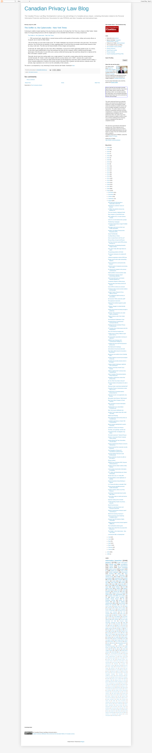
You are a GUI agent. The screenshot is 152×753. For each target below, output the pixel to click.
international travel (121, 610)
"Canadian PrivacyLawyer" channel (114, 40)
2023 (108, 153)
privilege (107, 615)
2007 (108, 186)
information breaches (33, 72)
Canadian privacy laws (119, 78)
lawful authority (114, 582)
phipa (113, 584)
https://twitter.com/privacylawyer (112, 140)
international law (108, 697)
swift (112, 615)
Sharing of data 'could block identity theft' (117, 386)
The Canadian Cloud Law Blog (114, 46)
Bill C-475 (124, 671)
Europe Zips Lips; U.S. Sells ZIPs (116, 475)
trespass (120, 713)
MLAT (106, 657)
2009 (108, 182)
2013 (108, 174)
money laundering (122, 700)
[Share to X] (56, 70)
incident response (111, 696)
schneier (110, 585)
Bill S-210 (113, 672)
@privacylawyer (121, 43)
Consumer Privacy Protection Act (116, 654)
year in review (117, 669)
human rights (124, 694)
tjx (115, 603)
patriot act (114, 570)
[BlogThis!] (55, 70)
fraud (121, 629)
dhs (123, 598)
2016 (108, 168)
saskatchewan (108, 603)
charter (107, 623)
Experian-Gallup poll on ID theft (115, 499)
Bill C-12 (120, 628)
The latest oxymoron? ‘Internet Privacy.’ (117, 435)
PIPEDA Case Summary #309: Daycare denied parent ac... (117, 463)
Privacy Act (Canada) (110, 604)
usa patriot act (108, 640)
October (110, 196)
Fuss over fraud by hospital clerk (116, 331)
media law (107, 700)
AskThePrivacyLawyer (110, 646)
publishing (107, 708)
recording (120, 708)
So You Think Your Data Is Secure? (116, 381)
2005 (108, 190)
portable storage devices (112, 598)
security (112, 631)
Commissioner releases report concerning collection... (115, 275)
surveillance (124, 564)
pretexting (110, 607)
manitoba (124, 699)
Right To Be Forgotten (110, 634)
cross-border (112, 626)
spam (114, 601)
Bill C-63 (107, 672)
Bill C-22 (119, 625)
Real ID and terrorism (113, 505)
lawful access (112, 569)
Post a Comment (31, 79)
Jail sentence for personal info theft (116, 349)
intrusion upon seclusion (111, 612)
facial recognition (121, 609)
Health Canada (122, 656)
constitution (109, 690)
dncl (112, 623)
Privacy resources (111, 48)
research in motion (109, 709)
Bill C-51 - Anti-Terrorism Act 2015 (114, 653)
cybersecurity (108, 663)
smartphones (113, 710)
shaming (125, 709)
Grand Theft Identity (112, 234)
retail (124, 590)
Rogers (125, 641)
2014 (108, 172)
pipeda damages (114, 619)
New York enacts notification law (116, 410)
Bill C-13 (117, 615)
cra (114, 650)
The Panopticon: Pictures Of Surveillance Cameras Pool (115, 451)
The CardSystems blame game (115, 525)
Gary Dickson (122, 603)
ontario (111, 566)
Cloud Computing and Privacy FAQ (115, 53)
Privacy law (123, 682)
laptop (119, 573)
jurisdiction (120, 697)
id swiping (122, 601)
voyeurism (109, 618)
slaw (108, 710)
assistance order (124, 685)
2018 (108, 164)
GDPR (124, 678)
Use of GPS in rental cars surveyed (116, 286)
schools (120, 709)
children (124, 649)
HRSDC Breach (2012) (120, 607)
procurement (115, 706)
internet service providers (117, 597)
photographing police (121, 643)
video (123, 591)
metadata (109, 637)
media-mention (109, 594)
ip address (118, 588)
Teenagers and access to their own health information (116, 228)
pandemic (114, 702)
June (109, 539)
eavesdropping (115, 691)
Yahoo (108, 643)
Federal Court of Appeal (116, 678)
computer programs (119, 688)
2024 (108, 151)
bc (106, 570)
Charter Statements (119, 675)
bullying (107, 635)
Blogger (82, 741)
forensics (124, 693)
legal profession (110, 699)
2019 (108, 162)
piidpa (126, 606)
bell (120, 662)
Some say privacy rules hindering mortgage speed (116, 516)
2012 (108, 176)
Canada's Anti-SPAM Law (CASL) (116, 595)
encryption (123, 663)
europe (114, 581)
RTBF (111, 649)
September (111, 198)
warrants (116, 585)
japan (115, 697)
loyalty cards (122, 613)
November (111, 194)
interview (113, 643)
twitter (111, 669)
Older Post (97, 82)
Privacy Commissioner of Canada (112, 682)
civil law (111, 688)
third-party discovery (119, 712)
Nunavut (107, 681)
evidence (107, 693)
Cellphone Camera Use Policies (116, 427)
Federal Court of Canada (118, 593)
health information (122, 562)
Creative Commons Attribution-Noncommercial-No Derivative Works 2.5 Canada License (53, 733)
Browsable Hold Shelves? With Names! (117, 398)
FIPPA (108, 678)
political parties (124, 637)
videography (107, 715)
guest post (125, 665)
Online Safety (120, 657)
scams (116, 709)
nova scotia (124, 570)
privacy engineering (119, 703)
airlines (107, 584)
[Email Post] (50, 69)
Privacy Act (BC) (111, 659)
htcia (119, 694)
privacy (108, 563)
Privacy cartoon (111, 460)
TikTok (106, 685)
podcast (116, 38)
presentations (108, 578)
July (109, 537)
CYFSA (124, 672)
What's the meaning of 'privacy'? (115, 513)
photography (108, 644)
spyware (124, 710)
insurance (124, 696)
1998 (108, 554)
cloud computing (123, 567)
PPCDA (125, 657)
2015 (108, 170)
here (73, 65)
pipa (106, 582)
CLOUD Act (120, 646)
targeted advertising (109, 712)
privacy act (122, 600)
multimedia (107, 702)
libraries (107, 609)
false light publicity (116, 693)
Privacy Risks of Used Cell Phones (116, 240)
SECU (119, 684)
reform (125, 708)
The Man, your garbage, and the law (116, 429)
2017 (108, 166)
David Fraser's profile (112, 50)
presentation (118, 666)
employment (117, 618)
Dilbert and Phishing (113, 415)
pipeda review (108, 588)
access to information (110, 610)
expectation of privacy (110, 665)
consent (125, 688)
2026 (108, 147)
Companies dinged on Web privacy (116, 281)
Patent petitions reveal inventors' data (117, 272)
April (109, 543)
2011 (108, 178)
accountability (112, 685)
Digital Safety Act (115, 677)
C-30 (123, 615)
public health (123, 706)
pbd (125, 702)
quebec (108, 638)
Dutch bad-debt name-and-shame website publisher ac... (116, 278)
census (106, 688)
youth (118, 715)
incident (123, 582)
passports (120, 702)
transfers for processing (110, 713)
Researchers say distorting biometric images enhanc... (117, 246)
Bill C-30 (123, 612)
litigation (125, 588)
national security (109, 576)
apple (118, 685)
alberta (111, 567)
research (124, 638)
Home (62, 82)
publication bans (114, 668)
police (115, 628)
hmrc (118, 650)
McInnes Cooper (110, 74)
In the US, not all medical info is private (117, 219)
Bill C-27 (119, 671)
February (110, 547)
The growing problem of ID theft (115, 252)
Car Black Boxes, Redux (114, 236)
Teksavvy (124, 684)
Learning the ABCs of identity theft (116, 534)
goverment (114, 694)
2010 (108, 180)
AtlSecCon (113, 671)
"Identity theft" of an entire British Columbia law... (115, 407)
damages (117, 635)
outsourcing (120, 584)
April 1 (108, 671)
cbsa (120, 649)
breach (124, 625)
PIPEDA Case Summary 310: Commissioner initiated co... (115, 341)
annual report (115, 662)
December (111, 192)
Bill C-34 (120, 652)
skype (117, 631)
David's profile (114, 82)
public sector (122, 581)
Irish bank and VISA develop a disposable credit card (115, 203)
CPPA (106, 654)
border (124, 622)
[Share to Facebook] (58, 70)
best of (124, 662)
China (108, 629)
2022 (108, 155)
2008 (108, 184)
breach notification (113, 572)
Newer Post (28, 82)
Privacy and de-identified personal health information (116, 487)
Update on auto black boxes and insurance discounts (116, 508)
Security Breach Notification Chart (116, 319)
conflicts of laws (108, 650)
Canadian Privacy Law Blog (57, 8)
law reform (125, 697)
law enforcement (122, 566)
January (110, 549)
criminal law (116, 591)
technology (109, 632)
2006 (108, 188)
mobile (114, 700)
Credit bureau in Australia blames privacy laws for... (116, 392)
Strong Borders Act (121, 634)
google (122, 569)
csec (112, 635)
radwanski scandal (116, 638)
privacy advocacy (109, 703)
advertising (107, 662)
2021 (108, 157)
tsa (125, 713)
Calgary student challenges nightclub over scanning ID (117, 365)
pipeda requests (108, 628)
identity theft (112, 564)
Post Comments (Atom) (36, 85)
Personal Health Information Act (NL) (118, 681)
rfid (117, 576)
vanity (118, 590)
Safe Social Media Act (121, 660)
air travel (123, 576)
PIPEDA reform (110, 641)
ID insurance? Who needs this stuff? (116, 298)
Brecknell (119, 672)
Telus (115, 649)
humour (107, 601)
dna (121, 635)
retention (110, 579)
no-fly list (113, 609)
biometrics (107, 591)
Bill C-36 (126, 652)
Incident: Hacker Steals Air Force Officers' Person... (116, 293)
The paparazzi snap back (114, 300)
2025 (108, 149)
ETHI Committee (124, 677)
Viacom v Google (115, 629)
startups (121, 668)
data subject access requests (120, 690)
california (124, 687)
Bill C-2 (125, 628)
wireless (113, 715)
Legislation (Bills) (109, 680)
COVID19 (124, 653)
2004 (108, 552)
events (124, 691)
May (109, 541)
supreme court (124, 631)
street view (112, 625)
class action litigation (115, 616)
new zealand (116, 637)
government (117, 623)
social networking (119, 575)
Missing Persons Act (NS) (120, 680)
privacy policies (119, 705)
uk (126, 584)
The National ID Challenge (114, 347)
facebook (111, 573)
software (119, 710)
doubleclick (114, 613)
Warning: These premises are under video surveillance (116, 313)
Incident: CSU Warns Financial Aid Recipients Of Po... (116, 231)
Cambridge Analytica (110, 674)
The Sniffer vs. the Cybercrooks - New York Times (46, 28)
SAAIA (114, 684)
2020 (108, 159)
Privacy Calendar (111, 52)
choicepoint (124, 572)
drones (125, 635)
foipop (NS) (118, 665)
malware (118, 699)
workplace (107, 613)
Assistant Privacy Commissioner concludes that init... (115, 322)
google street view (118, 606)
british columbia (118, 579)
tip (125, 712)
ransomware (113, 708)
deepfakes (107, 691)
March (110, 545)
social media (114, 652)
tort (124, 587)
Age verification (124, 669)
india (118, 696)
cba (106, 626)
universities (125, 616)
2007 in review (117, 632)
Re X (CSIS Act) (118, 641)
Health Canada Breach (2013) (120, 640)
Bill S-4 (124, 632)
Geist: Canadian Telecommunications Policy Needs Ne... (117, 375)
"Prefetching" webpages (114, 222)
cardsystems (118, 578)
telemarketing (119, 594)
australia (125, 578)
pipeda (107, 593)
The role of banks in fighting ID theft (116, 212)
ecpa (120, 691)
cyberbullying (111, 590)
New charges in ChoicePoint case (116, 214)
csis (126, 594)
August (110, 200)
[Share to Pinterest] (60, 70)
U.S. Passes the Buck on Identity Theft (117, 484)
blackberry (119, 687)
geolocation (107, 694)
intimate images (110, 666)
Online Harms (116, 647)
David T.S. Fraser (113, 136)
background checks (111, 687)
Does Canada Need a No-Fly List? (116, 238)
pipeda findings (116, 587)
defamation (116, 663)
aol (106, 597)
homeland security (110, 600)
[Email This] (53, 70)
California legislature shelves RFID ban (117, 257)
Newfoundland (112, 657)
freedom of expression (121, 626)
